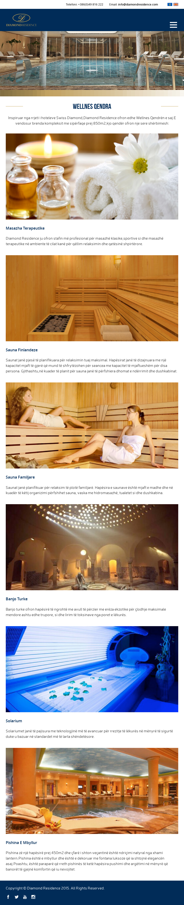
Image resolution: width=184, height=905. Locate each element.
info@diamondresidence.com (138, 4)
